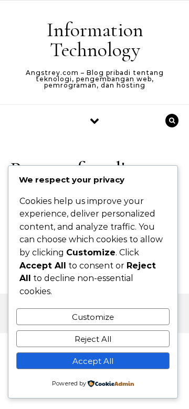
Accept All (92, 361)
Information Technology (95, 40)
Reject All (93, 339)
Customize (93, 317)
